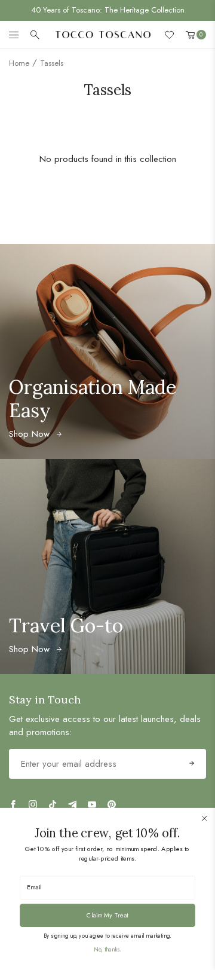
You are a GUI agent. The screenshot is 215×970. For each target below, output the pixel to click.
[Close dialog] (204, 818)
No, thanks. (107, 949)
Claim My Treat (107, 915)
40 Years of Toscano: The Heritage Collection (108, 10)
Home (19, 63)
